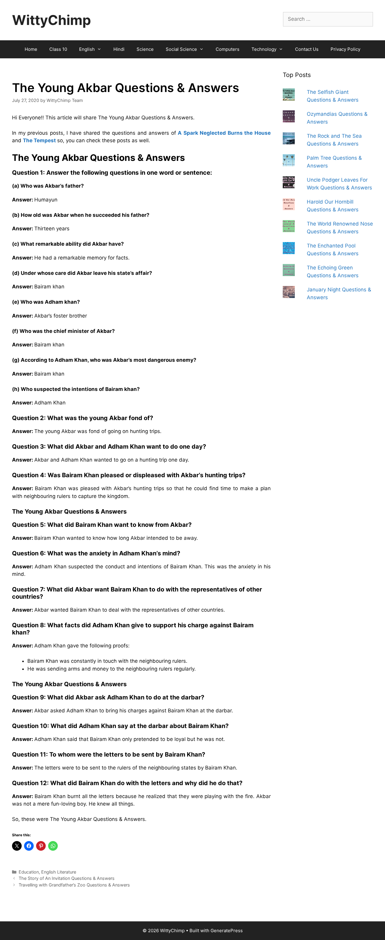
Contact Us (307, 49)
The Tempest (40, 140)
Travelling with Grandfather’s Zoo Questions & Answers (74, 884)
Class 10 (58, 49)
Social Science (181, 49)
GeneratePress (227, 930)
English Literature (58, 871)
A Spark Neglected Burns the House (224, 133)
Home (31, 49)
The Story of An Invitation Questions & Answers (67, 878)
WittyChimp (51, 20)
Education (29, 871)
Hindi (119, 49)
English (87, 49)
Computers (227, 49)
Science (145, 49)
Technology (263, 49)
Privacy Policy (345, 49)
